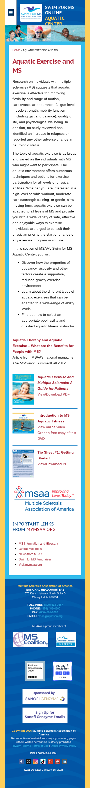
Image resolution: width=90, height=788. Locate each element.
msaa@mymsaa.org (50, 616)
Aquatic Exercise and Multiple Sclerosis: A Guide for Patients (56, 382)
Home (16, 50)
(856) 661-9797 (48, 612)
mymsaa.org (41, 529)
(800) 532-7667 (53, 604)
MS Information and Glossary (38, 543)
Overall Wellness (30, 549)
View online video (51, 427)
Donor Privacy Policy (63, 745)
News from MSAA (30, 554)
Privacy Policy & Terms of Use (30, 745)
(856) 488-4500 (51, 608)
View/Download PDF (54, 394)
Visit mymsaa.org (30, 564)
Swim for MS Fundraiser (35, 559)
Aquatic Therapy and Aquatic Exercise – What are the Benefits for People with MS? (43, 346)
